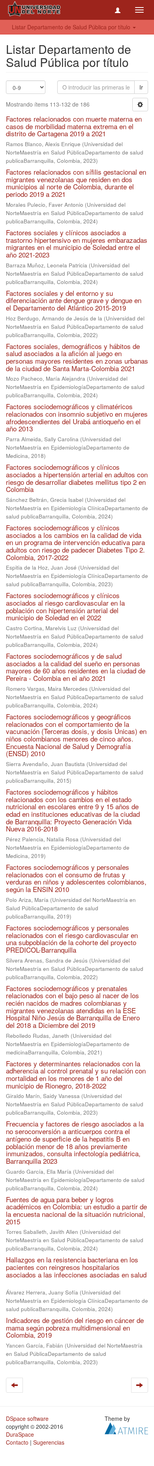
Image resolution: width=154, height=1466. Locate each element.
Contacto (17, 1442)
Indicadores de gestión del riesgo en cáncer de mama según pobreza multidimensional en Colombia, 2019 (75, 1327)
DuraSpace (20, 1434)
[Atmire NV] (126, 1428)
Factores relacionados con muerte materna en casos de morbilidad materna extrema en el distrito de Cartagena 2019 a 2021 (74, 126)
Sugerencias (48, 1442)
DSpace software (27, 1418)
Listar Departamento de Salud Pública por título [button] (72, 27)
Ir (141, 87)
